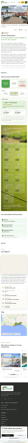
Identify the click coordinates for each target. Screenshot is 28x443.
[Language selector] (19, 2)
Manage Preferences (14, 438)
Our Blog (3, 415)
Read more (4, 72)
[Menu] (26, 2)
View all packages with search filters (9, 409)
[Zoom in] (25, 315)
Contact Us (3, 421)
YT (8, 398)
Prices (8, 25)
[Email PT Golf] (14, 2)
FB (5, 398)
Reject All (20, 435)
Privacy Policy (11, 441)
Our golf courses (14, 25)
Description (3, 25)
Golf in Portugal (4, 405)
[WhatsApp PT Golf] (12, 2)
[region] (14, 265)
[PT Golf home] (4, 2)
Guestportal (3, 417)
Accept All (8, 435)
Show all (3, 243)
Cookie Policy (4, 425)
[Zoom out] (25, 317)
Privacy (2, 423)
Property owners (4, 419)
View (6, 139)
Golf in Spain (3, 407)
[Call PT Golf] (9, 2)
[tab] (11, 275)
